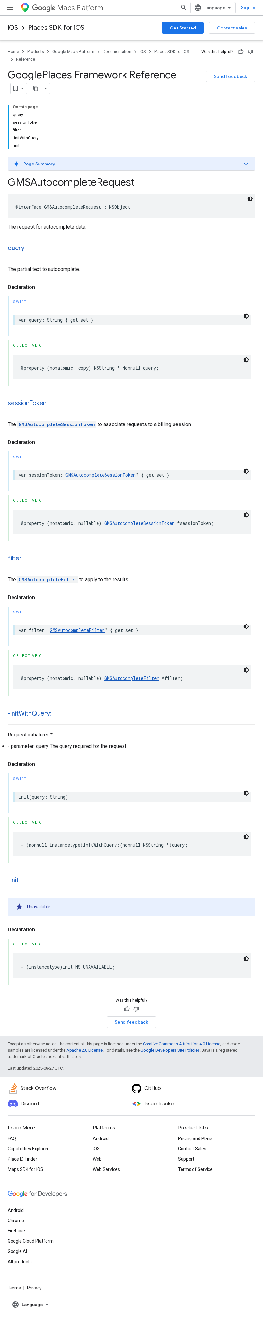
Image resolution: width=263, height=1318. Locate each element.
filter (15, 558)
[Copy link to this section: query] (30, 248)
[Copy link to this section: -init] (25, 881)
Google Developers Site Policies (170, 1050)
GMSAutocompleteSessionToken (57, 424)
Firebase (16, 1230)
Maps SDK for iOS (25, 1169)
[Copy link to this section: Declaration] (41, 287)
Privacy (34, 1287)
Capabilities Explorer (28, 1148)
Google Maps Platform (73, 51)
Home (13, 51)
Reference (25, 59)
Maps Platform (80, 8)
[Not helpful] (250, 51)
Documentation (117, 51)
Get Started (183, 28)
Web (97, 1159)
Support (186, 1159)
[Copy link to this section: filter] (28, 559)
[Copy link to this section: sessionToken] (53, 403)
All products (20, 1261)
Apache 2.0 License (84, 1050)
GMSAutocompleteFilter (48, 579)
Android (101, 1138)
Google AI (17, 1251)
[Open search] (184, 8)
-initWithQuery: (29, 713)
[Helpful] (241, 51)
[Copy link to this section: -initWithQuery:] (57, 714)
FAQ (12, 1138)
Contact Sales (192, 1148)
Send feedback (230, 76)
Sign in (248, 7)
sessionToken (27, 403)
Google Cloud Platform (31, 1241)
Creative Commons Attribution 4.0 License (181, 1043)
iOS (13, 28)
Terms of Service (195, 1169)
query (16, 248)
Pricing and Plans (195, 1138)
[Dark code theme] (250, 199)
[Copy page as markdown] (35, 88)
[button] (131, 163)
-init (13, 880)
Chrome (16, 1220)
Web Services (106, 1169)
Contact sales (232, 28)
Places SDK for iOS (56, 28)
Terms (14, 1287)
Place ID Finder (22, 1159)
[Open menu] (10, 7)
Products (35, 51)
